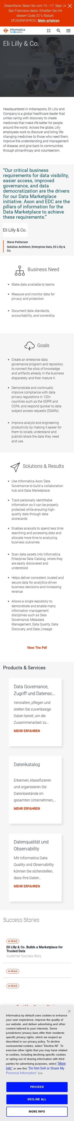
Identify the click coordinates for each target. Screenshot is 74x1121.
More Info (37, 1111)
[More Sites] (48, 30)
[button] (36, 714)
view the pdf (37, 648)
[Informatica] (14, 31)
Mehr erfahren (48, 21)
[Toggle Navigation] (68, 30)
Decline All (37, 1099)
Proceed (37, 1086)
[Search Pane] (58, 30)
